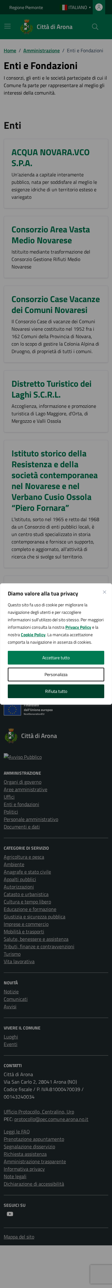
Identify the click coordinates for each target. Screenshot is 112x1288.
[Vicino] (104, 592)
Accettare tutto (56, 657)
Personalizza (56, 674)
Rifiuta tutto (56, 691)
